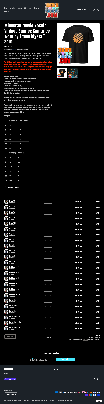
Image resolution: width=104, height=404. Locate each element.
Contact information (35, 400)
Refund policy (52, 400)
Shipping (14, 49)
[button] (90, 10)
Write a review (65, 359)
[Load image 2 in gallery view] (73, 73)
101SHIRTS (10, 400)
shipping (85, 340)
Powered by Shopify (16, 400)
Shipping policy (68, 400)
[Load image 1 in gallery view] (62, 73)
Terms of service (60, 400)
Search (6, 373)
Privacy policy (26, 400)
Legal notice (44, 400)
